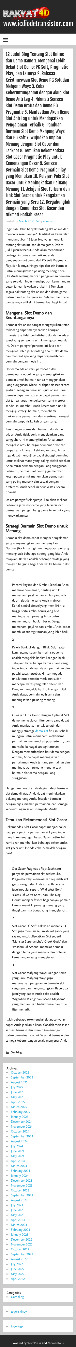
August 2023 (19, 1200)
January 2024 (19, 1175)
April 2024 (18, 1161)
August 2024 (19, 1141)
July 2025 (17, 1087)
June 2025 (17, 1092)
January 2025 (19, 1116)
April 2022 (18, 1279)
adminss (48, 221)
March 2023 (19, 1225)
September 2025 (22, 1077)
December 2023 (21, 1180)
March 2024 (19, 1166)
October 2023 (20, 1190)
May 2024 (17, 1156)
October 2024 (20, 1131)
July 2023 (17, 1205)
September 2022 (22, 1254)
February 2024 (20, 1171)
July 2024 (17, 1146)
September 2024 (22, 1136)
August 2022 (19, 1259)
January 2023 (20, 1234)
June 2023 (18, 1210)
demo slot (41, 731)
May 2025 (17, 1097)
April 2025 (18, 1102)
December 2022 (21, 1239)
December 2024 (21, 1121)
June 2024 (17, 1151)
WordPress (34, 1343)
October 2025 (20, 1072)
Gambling (16, 1052)
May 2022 (17, 1274)
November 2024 (21, 1126)
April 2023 (18, 1220)
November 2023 (22, 1185)
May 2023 (18, 1215)
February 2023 (20, 1229)
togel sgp (17, 1326)
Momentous (56, 1343)
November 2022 (21, 1244)
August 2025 (19, 1082)
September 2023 (22, 1195)
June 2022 (17, 1269)
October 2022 (20, 1249)
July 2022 (17, 1264)
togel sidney (19, 1311)
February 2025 (20, 1112)
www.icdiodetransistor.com (38, 24)
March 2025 (19, 1107)
